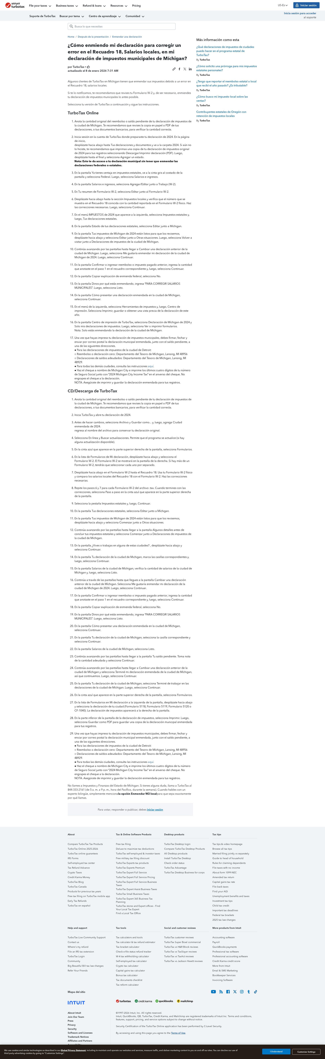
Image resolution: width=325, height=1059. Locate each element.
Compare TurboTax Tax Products (85, 844)
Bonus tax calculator (127, 975)
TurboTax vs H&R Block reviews (181, 947)
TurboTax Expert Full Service (131, 872)
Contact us (73, 942)
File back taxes (220, 886)
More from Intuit (221, 965)
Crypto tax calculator (127, 965)
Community (74, 961)
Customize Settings (306, 1052)
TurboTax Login (76, 956)
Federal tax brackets (223, 915)
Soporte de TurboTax (42, 16)
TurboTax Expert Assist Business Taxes (136, 889)
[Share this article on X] (185, 69)
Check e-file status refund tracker (133, 951)
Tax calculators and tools (129, 937)
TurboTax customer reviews (179, 937)
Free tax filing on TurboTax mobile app (89, 896)
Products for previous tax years (84, 891)
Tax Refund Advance (79, 867)
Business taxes (65, 5)
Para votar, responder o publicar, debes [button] (130, 809)
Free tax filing (123, 844)
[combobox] (122, 26)
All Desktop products (175, 853)
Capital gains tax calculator (130, 970)
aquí (150, 366)
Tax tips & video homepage (227, 844)
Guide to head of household (227, 858)
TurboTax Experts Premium (130, 867)
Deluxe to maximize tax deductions (135, 848)
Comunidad (133, 16)
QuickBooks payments (224, 947)
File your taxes (38, 5)
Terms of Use (178, 1033)
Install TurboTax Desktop (177, 858)
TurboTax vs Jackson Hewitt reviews (183, 961)
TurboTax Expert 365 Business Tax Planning (134, 899)
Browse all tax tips (222, 848)
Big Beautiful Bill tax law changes (85, 965)
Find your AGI (220, 891)
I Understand (276, 1052)
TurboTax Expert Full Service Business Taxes (136, 882)
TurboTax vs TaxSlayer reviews (180, 951)
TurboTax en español (79, 905)
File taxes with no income (226, 867)
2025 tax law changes (223, 919)
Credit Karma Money (79, 877)
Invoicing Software (222, 980)
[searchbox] (122, 26)
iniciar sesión (155, 809)
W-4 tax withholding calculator (132, 956)
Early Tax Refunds (77, 901)
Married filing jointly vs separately (230, 853)
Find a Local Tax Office (128, 913)
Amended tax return (223, 877)
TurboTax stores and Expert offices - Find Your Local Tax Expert (138, 906)
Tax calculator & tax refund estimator (135, 942)
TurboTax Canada (77, 886)
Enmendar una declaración (127, 36)
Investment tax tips (222, 901)
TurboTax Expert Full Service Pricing (135, 877)
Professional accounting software (230, 956)
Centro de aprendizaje (103, 16)
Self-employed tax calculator (131, 961)
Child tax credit (220, 905)
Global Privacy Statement (73, 1050)
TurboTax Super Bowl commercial (182, 942)
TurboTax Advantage (175, 867)
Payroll (216, 942)
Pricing (136, 5)
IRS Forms (73, 858)
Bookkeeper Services (223, 975)
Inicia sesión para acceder (300, 13)
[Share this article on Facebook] (179, 69)
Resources (117, 5)
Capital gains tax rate (223, 882)
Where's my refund (78, 947)
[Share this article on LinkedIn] (190, 69)
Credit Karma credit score (226, 961)
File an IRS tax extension (81, 951)
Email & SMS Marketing (225, 970)
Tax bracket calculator (127, 947)
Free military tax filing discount (132, 858)
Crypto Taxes (75, 872)
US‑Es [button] (281, 5)
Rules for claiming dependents (229, 863)
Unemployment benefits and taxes (230, 896)
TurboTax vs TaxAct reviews (179, 956)
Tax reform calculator (127, 984)
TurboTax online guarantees (83, 853)
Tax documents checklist (129, 980)
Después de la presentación (93, 36)
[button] (90, 835)
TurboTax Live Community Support (86, 937)
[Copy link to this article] (174, 69)
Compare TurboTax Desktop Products (184, 848)
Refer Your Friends (78, 970)
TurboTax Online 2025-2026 (83, 848)
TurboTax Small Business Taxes (132, 894)
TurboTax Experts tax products (132, 863)
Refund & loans (92, 5)
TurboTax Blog (76, 882)
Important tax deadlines (225, 910)
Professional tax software (225, 951)
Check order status (174, 863)
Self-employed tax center (81, 863)
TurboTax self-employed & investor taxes (138, 853)
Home (71, 36)
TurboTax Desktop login (177, 844)
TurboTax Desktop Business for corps (184, 872)
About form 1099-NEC (224, 872)
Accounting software (223, 937)
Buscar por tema (70, 16)
